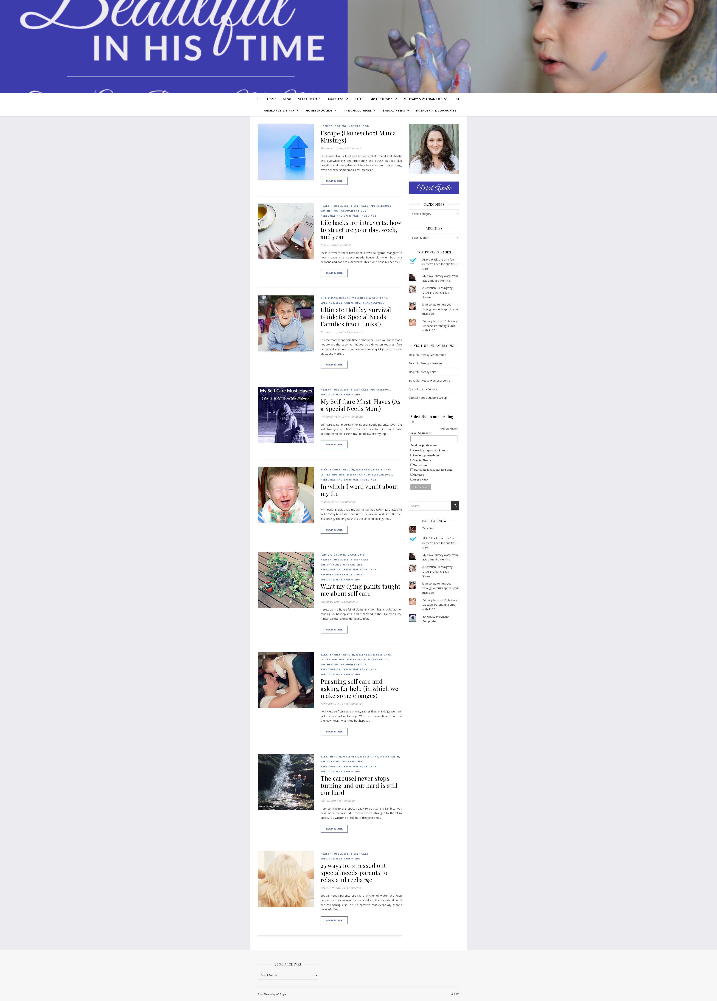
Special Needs (394, 110)
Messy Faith (356, 474)
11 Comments (354, 417)
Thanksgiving (374, 302)
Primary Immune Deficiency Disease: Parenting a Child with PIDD (440, 325)
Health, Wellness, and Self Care (433, 469)
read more (334, 180)
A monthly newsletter (426, 455)
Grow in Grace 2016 (348, 554)
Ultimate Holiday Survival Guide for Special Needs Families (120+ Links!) (356, 317)
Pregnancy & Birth (279, 110)
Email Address (420, 433)
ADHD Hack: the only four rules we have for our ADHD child (440, 264)
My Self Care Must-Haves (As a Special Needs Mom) (361, 404)
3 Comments (347, 501)
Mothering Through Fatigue (344, 210)
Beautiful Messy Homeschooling (429, 380)
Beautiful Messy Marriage (425, 363)
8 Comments (355, 332)
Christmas (329, 298)
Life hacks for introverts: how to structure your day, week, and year (361, 229)
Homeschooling (319, 110)
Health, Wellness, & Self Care (345, 205)
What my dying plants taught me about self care (360, 589)
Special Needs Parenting (340, 302)
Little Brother (333, 474)
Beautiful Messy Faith (422, 372)
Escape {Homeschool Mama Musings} (358, 136)
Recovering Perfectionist (342, 574)
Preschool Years (358, 110)
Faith (359, 99)
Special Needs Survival (423, 389)
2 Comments (350, 601)
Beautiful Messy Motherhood (427, 355)
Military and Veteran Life (342, 564)
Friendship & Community (436, 110)
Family (335, 469)
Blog (287, 99)
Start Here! (307, 99)
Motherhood (381, 99)
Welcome (428, 528)
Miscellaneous (380, 474)
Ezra (324, 469)
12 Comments (352, 888)
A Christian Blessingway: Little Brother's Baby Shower (437, 292)
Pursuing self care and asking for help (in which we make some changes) (359, 688)
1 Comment (354, 148)
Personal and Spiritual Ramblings (349, 215)
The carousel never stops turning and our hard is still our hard (359, 785)
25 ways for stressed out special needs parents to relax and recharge (354, 872)
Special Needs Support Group (428, 397)
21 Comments (353, 704)
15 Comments (347, 800)
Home (271, 99)
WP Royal (281, 994)
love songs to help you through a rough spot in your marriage (440, 309)
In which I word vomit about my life (359, 489)
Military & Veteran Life (423, 99)
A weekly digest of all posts (430, 450)
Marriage (336, 99)
